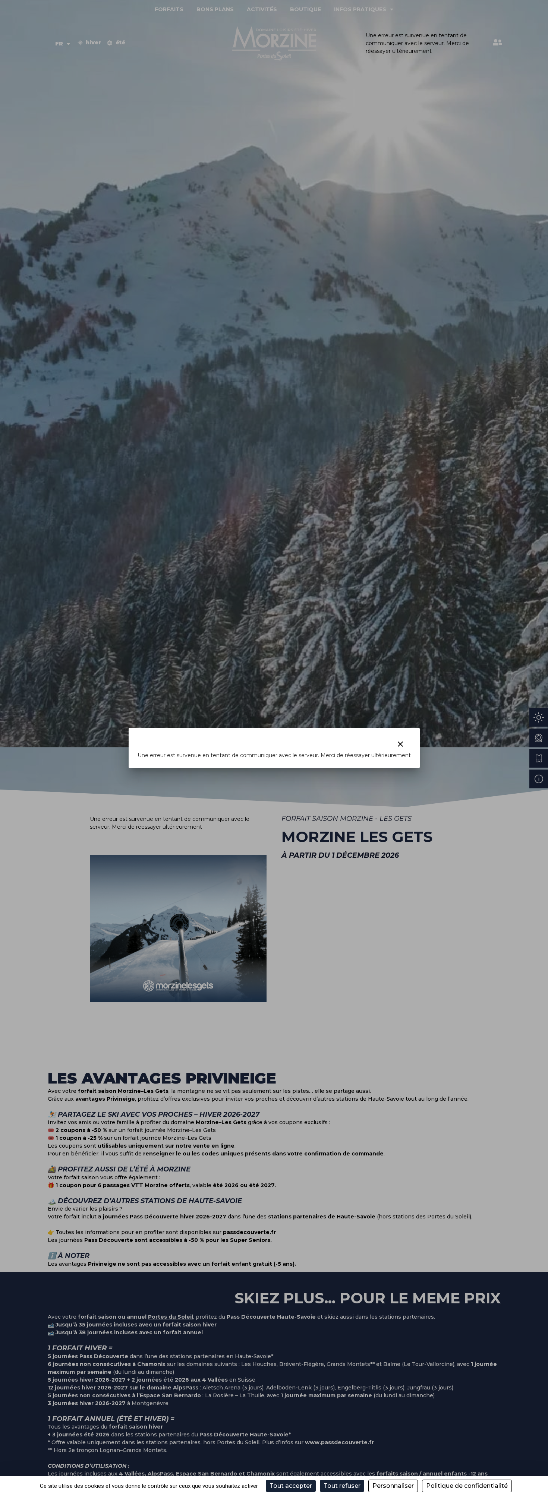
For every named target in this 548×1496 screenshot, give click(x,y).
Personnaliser (393, 1485)
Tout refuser (342, 1485)
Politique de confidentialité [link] (467, 1485)
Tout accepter (291, 1485)
